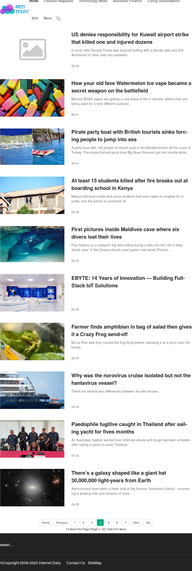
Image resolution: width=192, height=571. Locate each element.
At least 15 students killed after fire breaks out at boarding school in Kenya (129, 184)
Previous (61, 522)
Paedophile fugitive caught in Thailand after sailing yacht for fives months (129, 427)
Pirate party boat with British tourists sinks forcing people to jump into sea (129, 135)
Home (45, 522)
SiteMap (95, 562)
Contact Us (75, 562)
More (48, 18)
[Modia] (14, 9)
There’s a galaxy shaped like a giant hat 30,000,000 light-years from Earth (118, 476)
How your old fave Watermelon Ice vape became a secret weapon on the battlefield (131, 86)
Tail (148, 522)
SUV (35, 18)
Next (136, 522)
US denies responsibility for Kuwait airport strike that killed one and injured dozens (130, 37)
